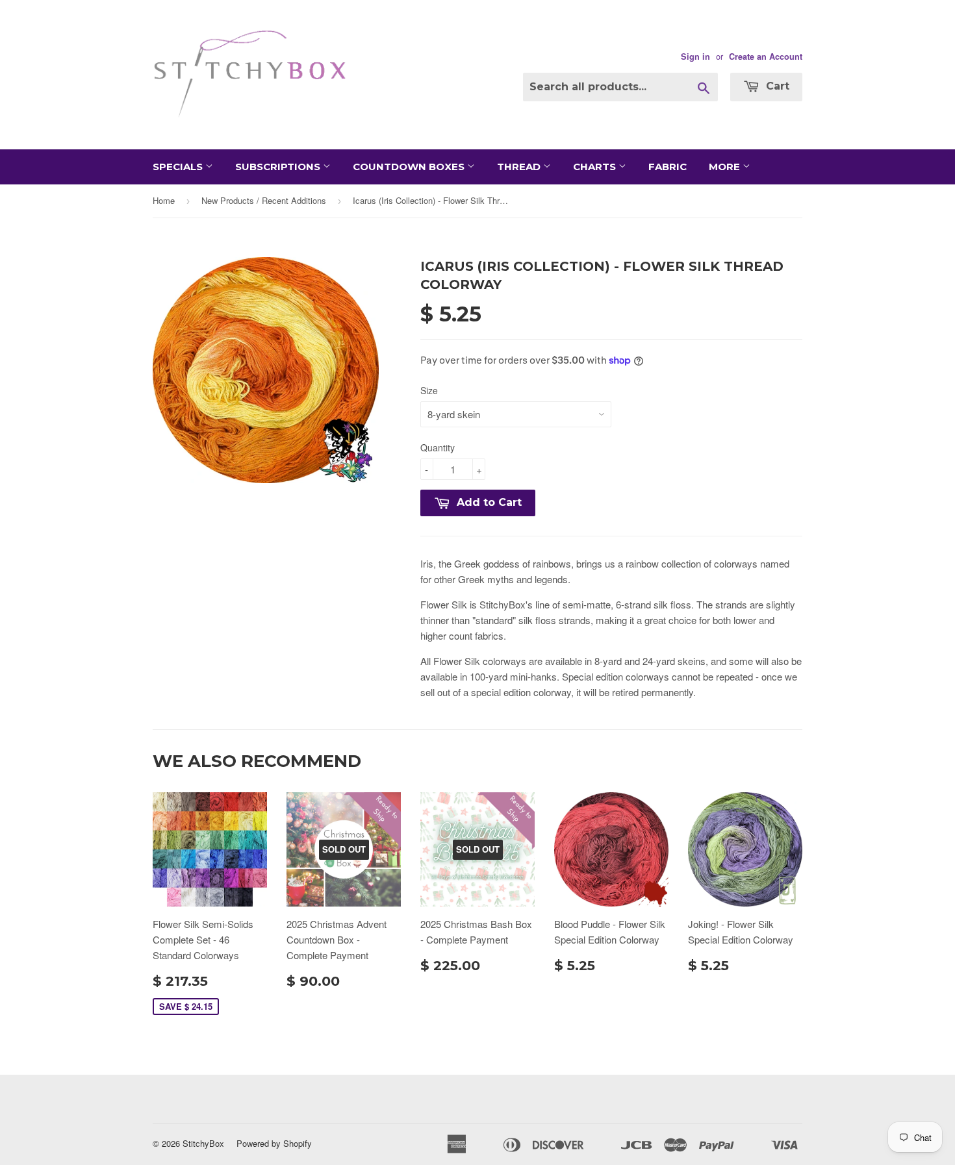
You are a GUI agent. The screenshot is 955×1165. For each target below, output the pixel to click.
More (726, 166)
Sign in (695, 56)
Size (429, 390)
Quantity (437, 447)
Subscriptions (279, 166)
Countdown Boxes (410, 166)
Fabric (667, 166)
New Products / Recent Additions (263, 200)
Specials (179, 166)
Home (164, 200)
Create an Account (765, 56)
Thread (520, 166)
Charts (595, 166)
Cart (776, 86)
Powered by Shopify (274, 1143)
